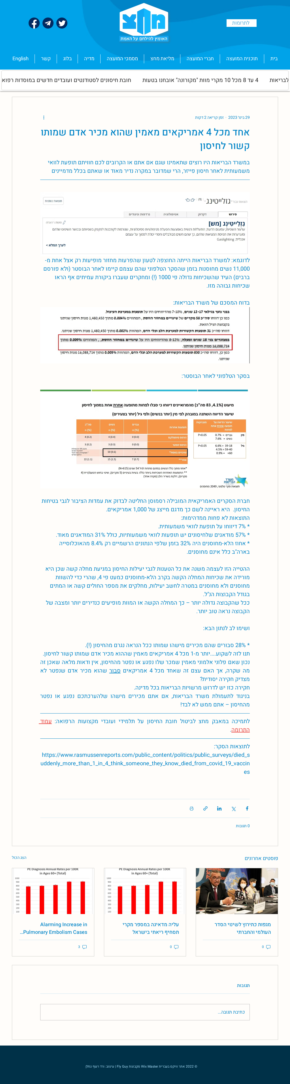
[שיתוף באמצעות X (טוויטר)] (233, 808)
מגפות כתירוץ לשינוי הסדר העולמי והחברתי (243, 928)
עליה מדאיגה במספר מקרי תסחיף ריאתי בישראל (151, 928)
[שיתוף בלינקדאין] (219, 808)
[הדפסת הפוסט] (191, 808)
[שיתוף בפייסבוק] (247, 808)
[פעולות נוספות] (43, 117)
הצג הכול (19, 858)
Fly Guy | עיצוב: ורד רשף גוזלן (107, 1066)
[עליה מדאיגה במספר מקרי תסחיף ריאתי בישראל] (145, 891)
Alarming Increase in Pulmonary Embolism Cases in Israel (55, 928)
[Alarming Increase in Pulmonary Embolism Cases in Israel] (53, 891)
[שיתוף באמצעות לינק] (205, 808)
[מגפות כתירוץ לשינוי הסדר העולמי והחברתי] (237, 891)
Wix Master (150, 1066)
